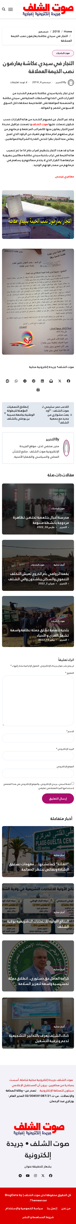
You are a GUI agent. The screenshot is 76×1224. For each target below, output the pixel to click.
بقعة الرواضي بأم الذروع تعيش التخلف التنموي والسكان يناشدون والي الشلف (39, 576)
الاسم (70, 731)
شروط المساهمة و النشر (38, 1217)
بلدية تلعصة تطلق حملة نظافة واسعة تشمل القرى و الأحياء (39, 633)
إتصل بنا (52, 1208)
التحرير (50, 439)
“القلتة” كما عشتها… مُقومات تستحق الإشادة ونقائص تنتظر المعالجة (39, 867)
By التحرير (61, 82)
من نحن (66, 1208)
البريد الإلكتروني (65, 749)
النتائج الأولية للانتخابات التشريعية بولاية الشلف (38, 924)
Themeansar (38, 1200)
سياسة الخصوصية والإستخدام (24, 1208)
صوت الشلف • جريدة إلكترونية (38, 1149)
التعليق (69, 673)
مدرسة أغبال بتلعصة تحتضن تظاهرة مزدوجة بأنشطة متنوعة (41, 520)
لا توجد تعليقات (18, 82)
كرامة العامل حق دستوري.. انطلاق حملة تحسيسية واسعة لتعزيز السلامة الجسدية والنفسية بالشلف (39, 983)
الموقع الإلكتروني (65, 766)
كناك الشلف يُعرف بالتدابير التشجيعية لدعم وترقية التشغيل (39, 1038)
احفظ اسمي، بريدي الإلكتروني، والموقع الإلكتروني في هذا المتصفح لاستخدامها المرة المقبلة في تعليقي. (39, 786)
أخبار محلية (59, 565)
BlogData (11, 1195)
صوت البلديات (63, 53)
